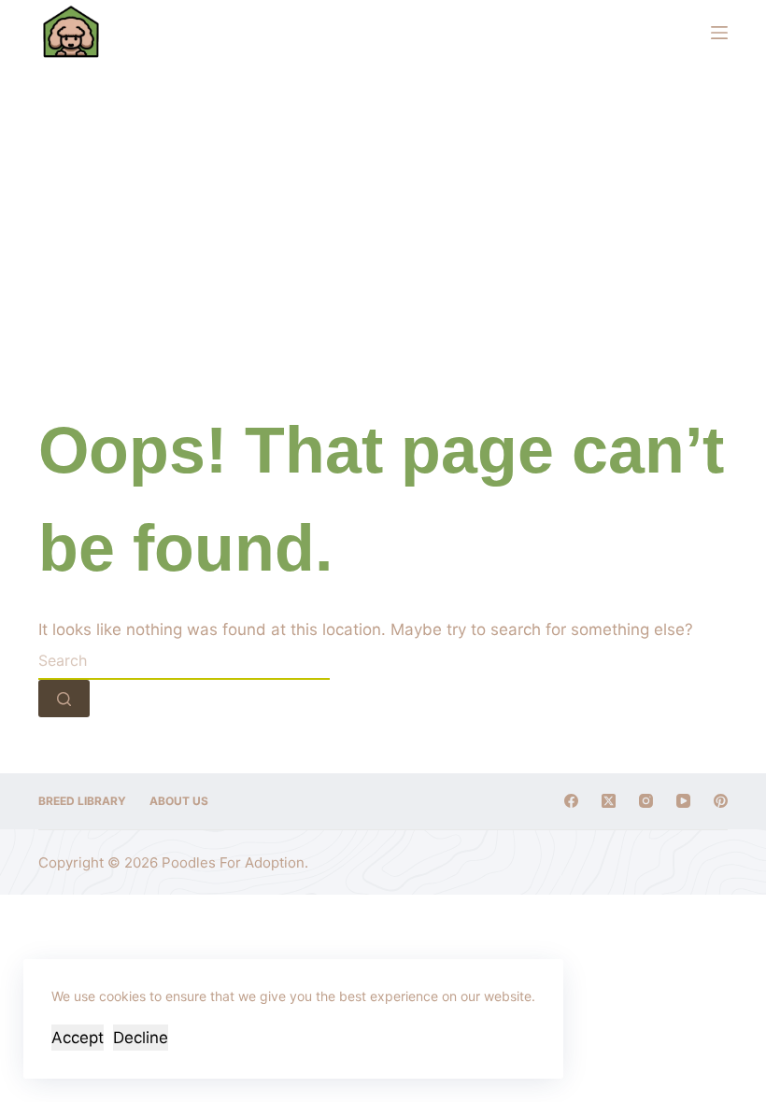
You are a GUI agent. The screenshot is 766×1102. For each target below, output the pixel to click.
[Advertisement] (383, 205)
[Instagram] (646, 801)
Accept (77, 1037)
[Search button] (64, 698)
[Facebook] (571, 801)
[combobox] (184, 661)
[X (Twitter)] (609, 801)
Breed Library (82, 801)
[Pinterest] (721, 801)
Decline (140, 1037)
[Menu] (719, 32)
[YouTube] (683, 801)
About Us (178, 801)
